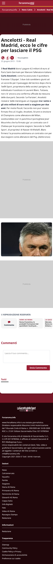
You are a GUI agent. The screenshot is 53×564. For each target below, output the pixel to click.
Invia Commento (38, 367)
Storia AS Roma (8, 487)
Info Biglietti (7, 504)
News (4, 470)
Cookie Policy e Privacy (11, 551)
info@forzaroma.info (11, 453)
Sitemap (5, 544)
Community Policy (9, 548)
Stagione (6, 483)
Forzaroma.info (9, 9)
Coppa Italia (7, 501)
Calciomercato (8, 473)
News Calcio (27, 9)
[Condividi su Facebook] (7, 58)
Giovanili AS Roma (10, 497)
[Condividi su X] (12, 58)
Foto (4, 507)
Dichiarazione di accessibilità (14, 555)
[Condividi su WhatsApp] (3, 58)
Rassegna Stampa (9, 514)
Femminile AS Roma (10, 494)
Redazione (6, 518)
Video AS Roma (8, 511)
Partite (5, 480)
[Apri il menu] (3, 3)
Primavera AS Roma (10, 490)
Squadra (5, 477)
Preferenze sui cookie (11, 558)
